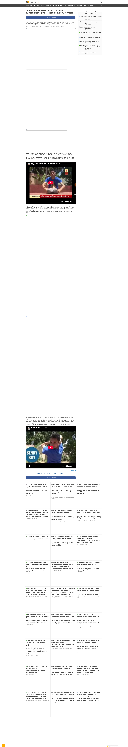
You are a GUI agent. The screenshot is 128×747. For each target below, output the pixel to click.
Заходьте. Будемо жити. (92, 22)
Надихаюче (79, 5)
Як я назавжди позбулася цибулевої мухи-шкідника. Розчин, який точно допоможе (88, 570)
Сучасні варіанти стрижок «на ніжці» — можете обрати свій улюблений (62, 593)
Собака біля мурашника (91, 27)
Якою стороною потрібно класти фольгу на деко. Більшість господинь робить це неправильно (37, 491)
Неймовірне (36, 5)
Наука (85, 5)
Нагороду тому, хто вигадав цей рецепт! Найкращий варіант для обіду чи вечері (89, 517)
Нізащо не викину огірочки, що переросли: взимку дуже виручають (62, 567)
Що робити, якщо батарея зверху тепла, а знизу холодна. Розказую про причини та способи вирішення (63, 622)
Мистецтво (55, 5)
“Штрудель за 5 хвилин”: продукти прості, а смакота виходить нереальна (37, 515)
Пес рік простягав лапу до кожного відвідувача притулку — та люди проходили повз (87, 648)
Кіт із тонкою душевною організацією (37, 539)
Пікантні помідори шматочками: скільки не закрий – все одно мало (89, 671)
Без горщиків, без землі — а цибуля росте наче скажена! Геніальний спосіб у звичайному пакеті (63, 518)
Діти (31, 5)
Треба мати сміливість (95, 37)
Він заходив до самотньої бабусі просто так (93, 47)
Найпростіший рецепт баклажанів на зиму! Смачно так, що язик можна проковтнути (88, 491)
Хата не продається (94, 41)
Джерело (73, 470)
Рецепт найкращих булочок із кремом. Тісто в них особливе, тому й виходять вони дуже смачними (62, 700)
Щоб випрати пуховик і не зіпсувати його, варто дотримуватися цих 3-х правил (62, 491)
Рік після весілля (92, 52)
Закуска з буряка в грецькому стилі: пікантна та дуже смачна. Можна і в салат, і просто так (62, 544)
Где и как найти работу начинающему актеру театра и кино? (62, 645)
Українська (110, 746)
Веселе (27, 5)
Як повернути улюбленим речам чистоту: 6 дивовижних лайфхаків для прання (37, 570)
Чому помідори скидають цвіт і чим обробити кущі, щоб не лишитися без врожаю (88, 596)
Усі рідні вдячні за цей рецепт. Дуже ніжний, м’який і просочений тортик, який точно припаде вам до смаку (88, 700)
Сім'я (74, 5)
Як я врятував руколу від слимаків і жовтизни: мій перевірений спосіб (36, 697)
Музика (42, 5)
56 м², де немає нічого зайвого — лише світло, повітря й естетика (88, 541)
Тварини (70, 5)
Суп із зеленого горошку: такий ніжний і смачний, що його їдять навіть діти (37, 621)
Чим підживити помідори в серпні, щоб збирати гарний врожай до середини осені (63, 674)
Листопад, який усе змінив (93, 17)
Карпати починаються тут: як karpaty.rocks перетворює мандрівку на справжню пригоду (89, 622)
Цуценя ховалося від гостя (93, 33)
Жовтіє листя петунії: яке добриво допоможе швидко (36, 671)
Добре (64, 5)
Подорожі (90, 5)
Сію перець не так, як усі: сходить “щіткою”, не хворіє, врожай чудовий (36, 593)
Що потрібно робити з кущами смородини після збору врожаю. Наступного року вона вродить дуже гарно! (36, 650)
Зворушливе (48, 5)
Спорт (60, 5)
